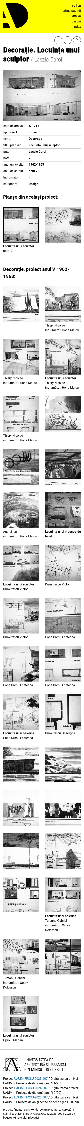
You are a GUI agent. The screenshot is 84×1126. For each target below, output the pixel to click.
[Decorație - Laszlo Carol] (77, 41)
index (77, 27)
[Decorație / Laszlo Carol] (63, 225)
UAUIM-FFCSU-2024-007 (31, 1088)
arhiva (76, 16)
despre (76, 21)
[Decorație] (21, 304)
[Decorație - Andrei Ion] (58, 41)
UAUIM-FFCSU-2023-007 (31, 1097)
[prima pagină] (67, 41)
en (79, 5)
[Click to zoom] (42, 120)
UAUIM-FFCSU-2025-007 (31, 1078)
